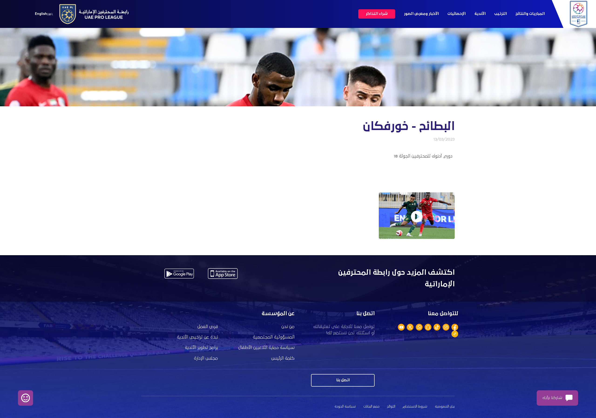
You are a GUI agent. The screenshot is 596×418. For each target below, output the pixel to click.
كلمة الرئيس (283, 358)
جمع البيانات (371, 406)
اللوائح (391, 406)
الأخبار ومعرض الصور (421, 14)
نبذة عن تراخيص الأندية (197, 337)
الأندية (480, 14)
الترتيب (500, 14)
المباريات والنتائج (530, 14)
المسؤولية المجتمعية (274, 337)
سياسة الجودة (345, 406)
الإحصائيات (456, 14)
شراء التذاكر (377, 14)
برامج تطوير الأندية (201, 348)
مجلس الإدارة (206, 358)
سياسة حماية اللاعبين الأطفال (266, 348)
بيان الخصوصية (445, 406)
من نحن (288, 327)
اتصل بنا (343, 380)
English (41, 13)
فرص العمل (207, 327)
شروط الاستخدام (415, 406)
